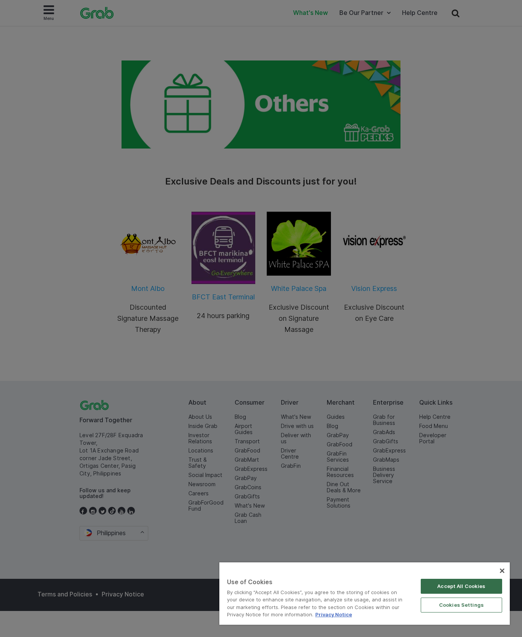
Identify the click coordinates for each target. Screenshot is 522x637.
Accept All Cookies (461, 586)
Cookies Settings (461, 605)
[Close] (502, 570)
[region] (364, 593)
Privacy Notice (333, 614)
